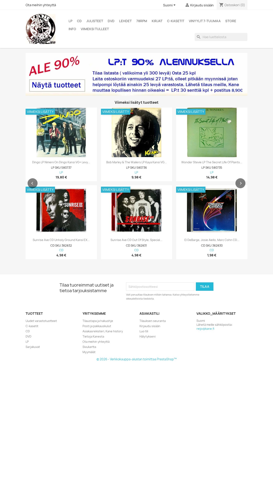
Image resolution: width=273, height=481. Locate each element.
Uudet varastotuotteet (41, 321)
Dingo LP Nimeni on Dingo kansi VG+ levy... (61, 162)
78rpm (141, 21)
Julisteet (94, 21)
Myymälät (89, 352)
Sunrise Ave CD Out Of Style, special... (136, 240)
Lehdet (125, 21)
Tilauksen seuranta (152, 321)
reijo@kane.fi (205, 329)
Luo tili (143, 331)
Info (72, 29)
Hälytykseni (147, 336)
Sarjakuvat (33, 347)
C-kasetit (175, 21)
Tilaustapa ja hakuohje (98, 321)
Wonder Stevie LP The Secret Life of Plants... (211, 162)
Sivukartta (89, 347)
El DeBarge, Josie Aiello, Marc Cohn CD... (211, 240)
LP (70, 21)
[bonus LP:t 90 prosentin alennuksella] (136, 74)
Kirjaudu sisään (149, 326)
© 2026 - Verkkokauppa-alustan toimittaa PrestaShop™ (137, 359)
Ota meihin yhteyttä (41, 5)
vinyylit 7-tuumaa (205, 21)
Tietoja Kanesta (93, 336)
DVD (111, 21)
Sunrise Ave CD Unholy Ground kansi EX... (61, 240)
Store (230, 21)
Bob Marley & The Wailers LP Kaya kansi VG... (136, 162)
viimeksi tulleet (95, 29)
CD (79, 21)
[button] (33, 183)
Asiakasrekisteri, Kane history (103, 331)
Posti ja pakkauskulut (97, 326)
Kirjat (157, 21)
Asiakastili (149, 313)
